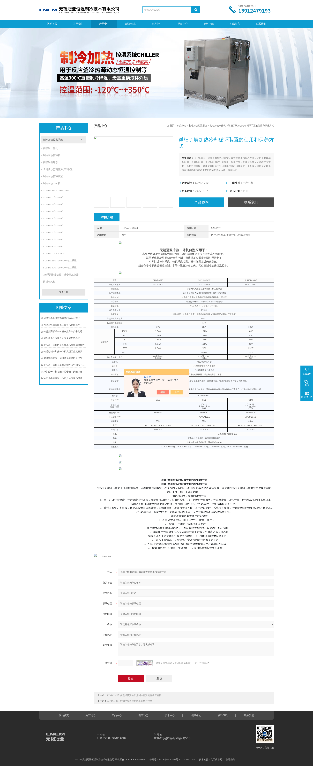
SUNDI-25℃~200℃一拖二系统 (59, 260)
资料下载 (208, 23)
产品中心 (104, 23)
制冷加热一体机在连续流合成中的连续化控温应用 (63, 371)
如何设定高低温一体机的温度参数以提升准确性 (63, 358)
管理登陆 (230, 759)
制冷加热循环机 (51, 155)
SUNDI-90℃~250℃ (53, 246)
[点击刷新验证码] (144, 663)
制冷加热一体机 (51, 183)
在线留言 (235, 23)
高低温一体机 (50, 148)
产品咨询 (201, 202)
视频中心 (182, 23)
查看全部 (63, 292)
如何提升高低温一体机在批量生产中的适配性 (63, 331)
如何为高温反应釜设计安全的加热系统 (60, 338)
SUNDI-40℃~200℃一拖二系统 (59, 267)
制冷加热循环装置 (53, 176)
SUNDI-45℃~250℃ (53, 211)
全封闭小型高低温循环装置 (58, 169)
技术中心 (156, 23)
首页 (172, 125)
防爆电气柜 (49, 281)
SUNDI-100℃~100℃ (54, 253)
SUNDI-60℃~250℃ (53, 225)
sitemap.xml (189, 759)
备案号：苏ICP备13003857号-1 (164, 759)
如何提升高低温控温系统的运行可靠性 (60, 318)
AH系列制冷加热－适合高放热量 (61, 274)
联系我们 (261, 23)
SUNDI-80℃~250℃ (53, 239)
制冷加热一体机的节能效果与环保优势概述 (63, 345)
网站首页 (52, 23)
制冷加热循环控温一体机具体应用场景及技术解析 (63, 378)
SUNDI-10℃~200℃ (53, 197)
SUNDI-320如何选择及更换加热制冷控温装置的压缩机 (134, 695)
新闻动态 (130, 23)
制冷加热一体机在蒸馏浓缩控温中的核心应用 (63, 365)
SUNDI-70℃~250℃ (53, 232)
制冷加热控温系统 (53, 139)
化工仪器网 (216, 759)
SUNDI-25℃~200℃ (53, 204)
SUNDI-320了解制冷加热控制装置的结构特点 (129, 701)
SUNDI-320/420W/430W (56, 190)
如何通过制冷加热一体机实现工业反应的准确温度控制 (63, 351)
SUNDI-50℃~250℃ (53, 218)
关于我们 (78, 23)
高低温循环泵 (50, 162)
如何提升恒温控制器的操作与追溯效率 (60, 325)
